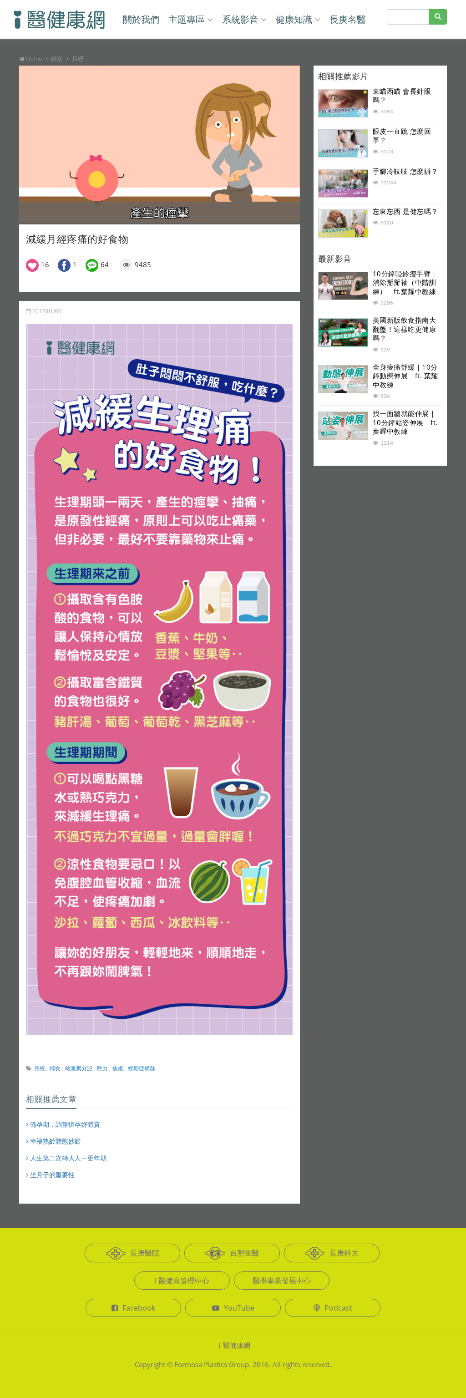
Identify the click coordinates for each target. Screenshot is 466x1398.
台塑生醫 (244, 1253)
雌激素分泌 (78, 1068)
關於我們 (141, 19)
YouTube (239, 1308)
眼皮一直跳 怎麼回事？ (402, 136)
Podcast (338, 1308)
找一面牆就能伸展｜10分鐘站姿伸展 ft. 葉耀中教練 (405, 422)
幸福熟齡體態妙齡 (54, 1141)
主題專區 (186, 19)
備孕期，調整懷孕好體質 (64, 1124)
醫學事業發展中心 (282, 1281)
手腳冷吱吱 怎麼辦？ (405, 171)
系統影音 (240, 19)
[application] (159, 145)
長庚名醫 (347, 19)
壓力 (102, 1068)
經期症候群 (141, 1068)
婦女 (55, 1068)
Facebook (138, 1308)
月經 (39, 1068)
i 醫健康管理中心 (182, 1281)
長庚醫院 (144, 1253)
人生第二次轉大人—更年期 (67, 1158)
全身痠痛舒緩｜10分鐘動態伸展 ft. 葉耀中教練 (405, 375)
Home (34, 59)
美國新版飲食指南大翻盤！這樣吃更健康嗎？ (404, 328)
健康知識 (294, 19)
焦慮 (117, 1068)
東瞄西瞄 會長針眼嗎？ (402, 95)
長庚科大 (344, 1253)
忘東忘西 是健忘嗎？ (405, 211)
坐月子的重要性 (51, 1174)
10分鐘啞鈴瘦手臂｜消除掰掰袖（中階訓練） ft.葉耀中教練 (405, 282)
